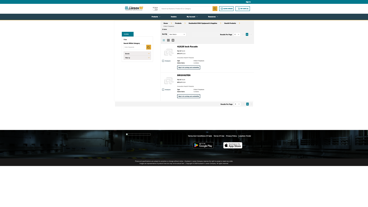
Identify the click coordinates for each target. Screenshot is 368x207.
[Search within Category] (148, 47)
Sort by (164, 34)
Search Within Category (132, 43)
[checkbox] (163, 61)
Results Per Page (226, 34)
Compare (167, 61)
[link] (243, 34)
